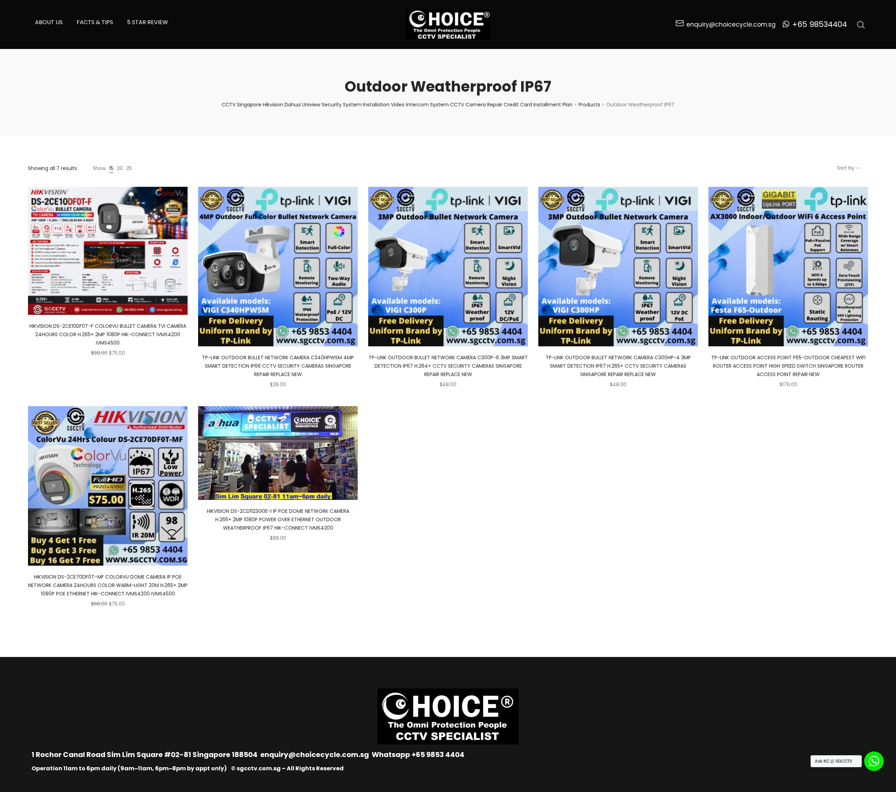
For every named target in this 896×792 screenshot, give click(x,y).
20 (120, 168)
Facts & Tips (95, 22)
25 (129, 168)
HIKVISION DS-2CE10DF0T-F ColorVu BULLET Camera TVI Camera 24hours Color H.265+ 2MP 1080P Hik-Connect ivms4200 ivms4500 (107, 334)
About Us (49, 22)
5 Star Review (147, 22)
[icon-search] (861, 24)
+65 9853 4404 (438, 754)
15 (111, 168)
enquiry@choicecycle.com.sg (314, 754)
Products (589, 104)
